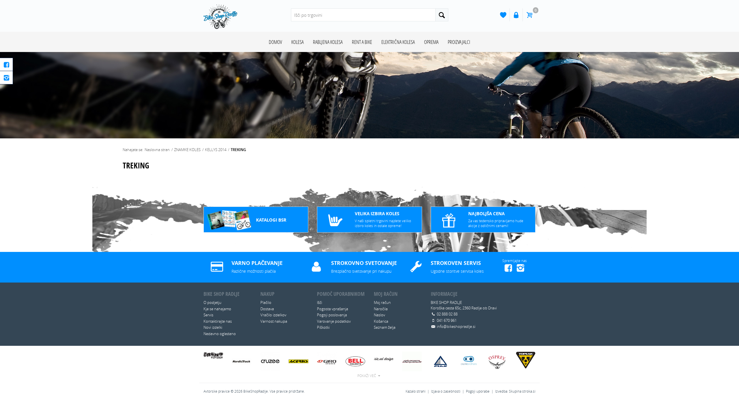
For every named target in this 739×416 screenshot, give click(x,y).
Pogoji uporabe (478, 391)
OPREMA (431, 41)
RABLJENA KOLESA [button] (328, 41)
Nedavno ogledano (220, 333)
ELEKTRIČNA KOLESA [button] (398, 41)
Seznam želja (384, 327)
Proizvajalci (459, 41)
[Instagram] (6, 77)
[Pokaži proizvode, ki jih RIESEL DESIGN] (383, 358)
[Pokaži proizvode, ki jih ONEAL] (412, 361)
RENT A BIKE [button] (362, 41)
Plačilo (265, 302)
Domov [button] (275, 41)
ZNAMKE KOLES (187, 149)
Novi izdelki (213, 327)
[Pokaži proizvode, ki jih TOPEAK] (525, 360)
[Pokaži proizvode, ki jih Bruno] (213, 355)
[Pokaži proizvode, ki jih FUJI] (440, 361)
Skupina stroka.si (522, 391)
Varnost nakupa (273, 321)
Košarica (381, 321)
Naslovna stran (157, 149)
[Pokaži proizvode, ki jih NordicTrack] (241, 361)
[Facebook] (6, 64)
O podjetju (212, 302)
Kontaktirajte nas (218, 321)
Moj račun (382, 302)
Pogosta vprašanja (332, 308)
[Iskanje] (441, 14)
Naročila (381, 308)
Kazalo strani (416, 391)
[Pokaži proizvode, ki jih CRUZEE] (270, 361)
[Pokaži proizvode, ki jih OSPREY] (497, 361)
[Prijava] (516, 14)
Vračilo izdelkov (273, 314)
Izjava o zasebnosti (445, 391)
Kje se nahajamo (217, 308)
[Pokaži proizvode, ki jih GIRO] (327, 361)
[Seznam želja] (503, 14)
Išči (319, 302)
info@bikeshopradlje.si (456, 326)
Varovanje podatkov (334, 321)
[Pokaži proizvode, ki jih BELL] (355, 361)
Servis (208, 314)
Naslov (379, 314)
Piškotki (323, 327)
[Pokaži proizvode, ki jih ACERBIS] (298, 361)
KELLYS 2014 (216, 149)
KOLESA (297, 41)
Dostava (267, 308)
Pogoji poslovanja (332, 314)
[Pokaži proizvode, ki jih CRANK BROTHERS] (469, 361)
